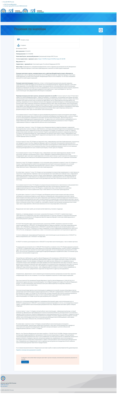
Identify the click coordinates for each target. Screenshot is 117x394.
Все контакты (4, 386)
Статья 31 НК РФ (51, 59)
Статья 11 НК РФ (42, 59)
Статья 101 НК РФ (60, 59)
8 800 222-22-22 (4, 384)
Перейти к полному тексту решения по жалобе (28, 350)
